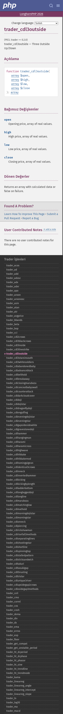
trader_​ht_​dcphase (16, 656)
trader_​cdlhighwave (17, 450)
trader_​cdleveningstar (18, 421)
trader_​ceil (12, 593)
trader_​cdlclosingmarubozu (21, 383)
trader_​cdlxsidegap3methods (22, 589)
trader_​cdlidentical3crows (20, 467)
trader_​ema (12, 626)
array (15, 75)
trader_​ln (11, 698)
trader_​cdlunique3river (18, 580)
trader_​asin (12, 303)
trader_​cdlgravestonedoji (20, 429)
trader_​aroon (13, 294)
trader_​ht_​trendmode (18, 673)
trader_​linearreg (15, 681)
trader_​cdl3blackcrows (18, 341)
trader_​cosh (12, 610)
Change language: (23, 23)
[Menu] (58, 5)
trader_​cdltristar (15, 576)
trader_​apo (12, 290)
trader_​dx (11, 622)
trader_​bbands (14, 320)
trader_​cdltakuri (15, 563)
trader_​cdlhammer (16, 433)
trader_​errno (13, 631)
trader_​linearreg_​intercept (21, 689)
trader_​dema (13, 614)
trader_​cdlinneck (15, 471)
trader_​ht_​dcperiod (16, 652)
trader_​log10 (13, 702)
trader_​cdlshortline (16, 547)
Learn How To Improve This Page (24, 214)
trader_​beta (12, 324)
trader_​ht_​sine (14, 664)
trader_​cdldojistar (16, 404)
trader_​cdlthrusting (16, 572)
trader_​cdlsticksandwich (19, 559)
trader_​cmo (12, 597)
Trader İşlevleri (15, 259)
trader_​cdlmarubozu (17, 500)
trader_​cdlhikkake (16, 454)
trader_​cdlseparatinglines (20, 538)
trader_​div (12, 618)
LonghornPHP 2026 (31, 14)
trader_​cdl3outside (16, 353)
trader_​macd (13, 710)
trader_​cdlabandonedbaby (21, 366)
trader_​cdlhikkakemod (18, 458)
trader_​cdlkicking (15, 479)
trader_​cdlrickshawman (19, 530)
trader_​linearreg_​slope (18, 694)
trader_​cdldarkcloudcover (20, 395)
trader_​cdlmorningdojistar (20, 513)
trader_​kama (13, 677)
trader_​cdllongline (16, 496)
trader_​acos (12, 265)
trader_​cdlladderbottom (19, 488)
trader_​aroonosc (15, 299)
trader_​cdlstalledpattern (19, 555)
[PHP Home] (10, 5)
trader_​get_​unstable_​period (21, 647)
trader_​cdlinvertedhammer (21, 475)
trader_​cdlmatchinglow (19, 505)
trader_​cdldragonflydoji (19, 408)
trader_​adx (12, 282)
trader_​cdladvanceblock (19, 370)
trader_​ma (12, 706)
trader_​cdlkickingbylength (20, 484)
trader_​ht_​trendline (17, 668)
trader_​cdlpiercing (16, 526)
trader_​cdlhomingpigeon (19, 463)
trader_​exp (12, 635)
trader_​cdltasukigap (17, 568)
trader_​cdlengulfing (17, 412)
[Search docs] (51, 5)
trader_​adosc (13, 278)
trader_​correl (13, 601)
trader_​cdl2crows (15, 336)
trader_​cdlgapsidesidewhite (21, 425)
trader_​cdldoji (14, 399)
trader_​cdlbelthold (16, 374)
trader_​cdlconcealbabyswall (21, 387)
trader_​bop (12, 328)
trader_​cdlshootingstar (18, 542)
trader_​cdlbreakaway (18, 378)
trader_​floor (12, 639)
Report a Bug (30, 218)
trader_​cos (12, 605)
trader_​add (12, 273)
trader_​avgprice (15, 315)
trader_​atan (12, 307)
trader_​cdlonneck (16, 521)
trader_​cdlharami (15, 442)
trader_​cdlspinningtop (18, 551)
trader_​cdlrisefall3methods (21, 534)
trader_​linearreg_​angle (18, 685)
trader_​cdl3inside (16, 345)
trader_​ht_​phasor (15, 660)
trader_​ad (11, 269)
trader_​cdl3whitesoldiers (20, 362)
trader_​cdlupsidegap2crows (21, 584)
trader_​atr (11, 311)
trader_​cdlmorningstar (18, 517)
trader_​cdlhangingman (18, 437)
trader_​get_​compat (16, 643)
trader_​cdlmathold (16, 509)
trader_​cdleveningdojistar (20, 416)
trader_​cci (11, 332)
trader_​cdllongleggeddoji (20, 492)
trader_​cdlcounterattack (19, 391)
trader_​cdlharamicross (18, 446)
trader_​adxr (12, 286)
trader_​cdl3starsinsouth (19, 357)
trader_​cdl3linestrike (17, 349)
